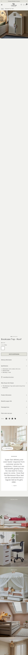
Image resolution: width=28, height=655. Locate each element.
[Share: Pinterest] (9, 418)
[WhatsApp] (12, 418)
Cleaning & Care (5, 407)
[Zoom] (14, 24)
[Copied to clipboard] (15, 418)
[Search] (24, 5)
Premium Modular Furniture (14, 1)
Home (2, 8)
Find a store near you (6, 413)
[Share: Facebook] (6, 418)
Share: (2, 418)
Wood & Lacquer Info (6, 401)
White (3, 348)
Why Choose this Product (7, 383)
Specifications (4, 366)
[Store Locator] (21, 5)
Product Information (6, 395)
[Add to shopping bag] (14, 354)
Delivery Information (6, 360)
